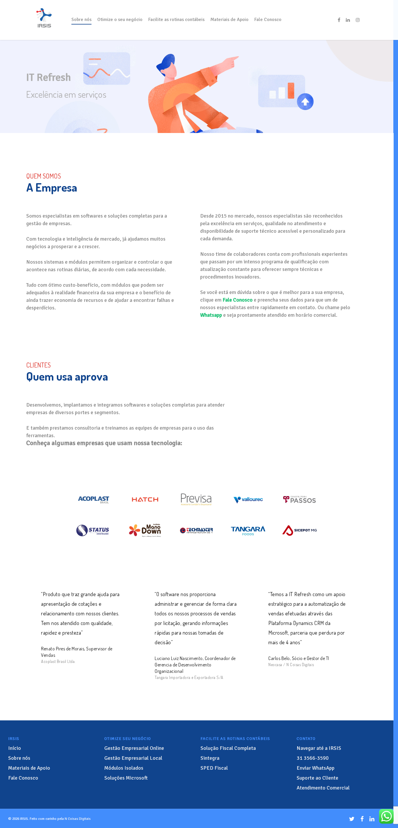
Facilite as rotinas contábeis (176, 19)
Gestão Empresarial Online (134, 748)
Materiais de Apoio (229, 19)
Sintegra (209, 758)
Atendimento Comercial (323, 788)
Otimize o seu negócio (119, 19)
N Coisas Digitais (78, 819)
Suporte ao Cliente (317, 778)
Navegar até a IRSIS (319, 748)
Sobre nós (81, 19)
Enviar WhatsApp (315, 768)
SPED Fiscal (214, 768)
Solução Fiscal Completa (228, 748)
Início (14, 748)
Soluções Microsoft (126, 778)
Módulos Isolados (123, 768)
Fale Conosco (267, 19)
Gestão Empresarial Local (133, 758)
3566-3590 (313, 758)
